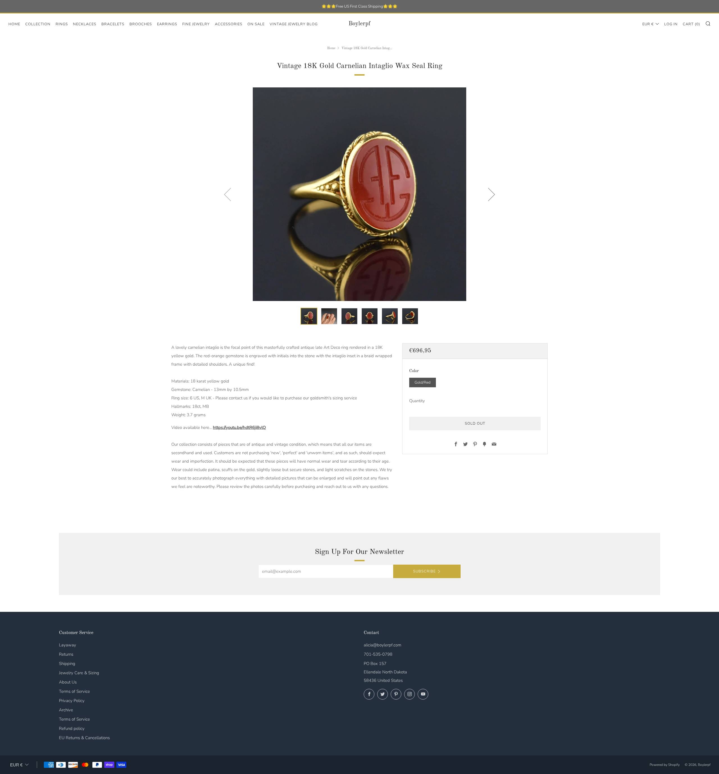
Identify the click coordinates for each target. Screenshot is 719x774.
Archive (66, 710)
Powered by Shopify (665, 764)
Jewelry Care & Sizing (79, 673)
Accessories (228, 24)
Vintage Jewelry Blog (294, 24)
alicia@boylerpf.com (382, 645)
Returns (66, 654)
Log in (671, 24)
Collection (38, 24)
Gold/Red (423, 382)
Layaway (67, 645)
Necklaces (84, 24)
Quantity (417, 400)
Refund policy (72, 728)
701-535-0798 (378, 654)
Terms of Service (74, 691)
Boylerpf (359, 24)
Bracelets (112, 24)
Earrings (167, 24)
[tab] (309, 316)
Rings (62, 24)
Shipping (67, 663)
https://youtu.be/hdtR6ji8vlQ (239, 427)
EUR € (648, 24)
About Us (68, 682)
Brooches (140, 24)
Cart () (691, 24)
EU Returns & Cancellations (84, 738)
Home (14, 24)
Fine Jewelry (196, 24)
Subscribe (424, 571)
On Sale (256, 24)
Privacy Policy (72, 700)
